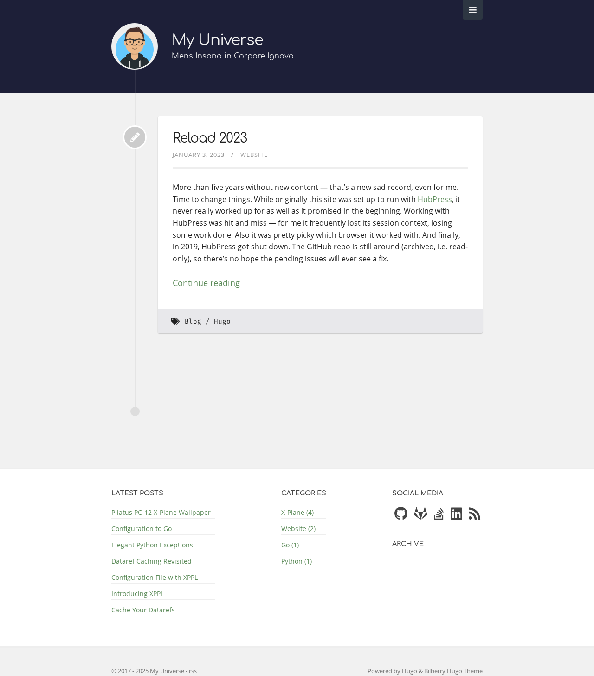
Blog (193, 321)
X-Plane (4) (297, 512)
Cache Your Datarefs (143, 609)
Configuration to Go (141, 528)
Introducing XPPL (137, 593)
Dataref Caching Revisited (151, 561)
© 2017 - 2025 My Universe (148, 671)
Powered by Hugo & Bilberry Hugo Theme (425, 671)
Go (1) (290, 544)
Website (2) (298, 528)
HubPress (435, 199)
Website (254, 154)
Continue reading (206, 282)
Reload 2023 (210, 138)
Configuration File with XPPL (154, 577)
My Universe (217, 40)
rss (193, 671)
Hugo (222, 321)
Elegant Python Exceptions (152, 544)
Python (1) (296, 561)
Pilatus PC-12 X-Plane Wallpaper (161, 512)
